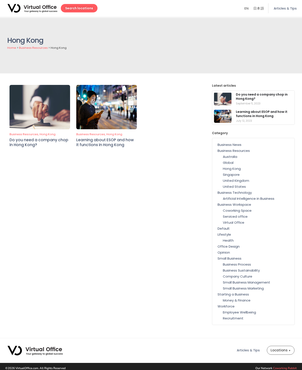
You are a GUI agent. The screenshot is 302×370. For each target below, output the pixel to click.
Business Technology (235, 192)
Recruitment (233, 318)
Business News (229, 144)
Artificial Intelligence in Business (248, 198)
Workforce (226, 306)
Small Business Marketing (243, 288)
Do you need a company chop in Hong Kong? (39, 142)
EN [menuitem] (247, 8)
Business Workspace (234, 204)
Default (224, 228)
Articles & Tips (285, 8)
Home (11, 48)
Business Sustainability (241, 270)
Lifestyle (224, 234)
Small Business (229, 258)
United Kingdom (236, 180)
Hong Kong (47, 134)
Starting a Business (233, 294)
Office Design (229, 246)
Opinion (224, 252)
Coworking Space (237, 210)
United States (234, 186)
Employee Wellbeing (239, 312)
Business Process (237, 264)
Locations (281, 350)
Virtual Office (233, 222)
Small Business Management (246, 282)
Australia (230, 156)
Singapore (231, 174)
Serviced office (235, 216)
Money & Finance (236, 300)
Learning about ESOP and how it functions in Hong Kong (105, 142)
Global (228, 162)
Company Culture (237, 276)
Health (228, 240)
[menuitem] (246, 8)
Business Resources (33, 48)
